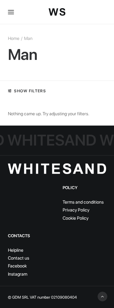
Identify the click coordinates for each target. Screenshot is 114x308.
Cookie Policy (75, 218)
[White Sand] (57, 12)
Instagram (17, 274)
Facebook (17, 266)
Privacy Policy (76, 210)
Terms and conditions (83, 202)
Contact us (18, 258)
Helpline (15, 250)
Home (13, 38)
